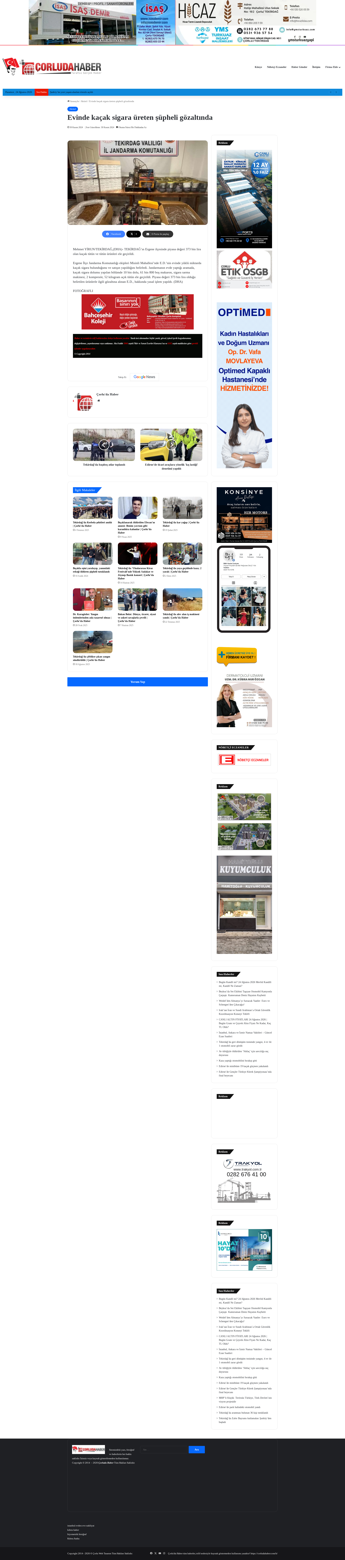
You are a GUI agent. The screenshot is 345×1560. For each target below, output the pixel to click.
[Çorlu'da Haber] (52, 67)
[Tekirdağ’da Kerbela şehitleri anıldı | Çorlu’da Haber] (92, 508)
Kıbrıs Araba (73, 1538)
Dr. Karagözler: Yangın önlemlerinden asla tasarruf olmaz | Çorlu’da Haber (92, 617)
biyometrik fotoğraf (76, 1534)
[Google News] (144, 377)
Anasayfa (74, 101)
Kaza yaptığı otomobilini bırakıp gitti (238, 1060)
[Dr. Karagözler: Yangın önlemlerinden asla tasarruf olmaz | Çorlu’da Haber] (92, 599)
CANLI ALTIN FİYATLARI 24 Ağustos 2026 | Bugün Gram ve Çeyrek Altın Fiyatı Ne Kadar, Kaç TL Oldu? (245, 1023)
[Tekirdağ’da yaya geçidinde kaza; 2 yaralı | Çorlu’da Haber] (182, 554)
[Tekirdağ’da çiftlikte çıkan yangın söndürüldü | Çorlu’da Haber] (92, 642)
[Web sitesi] (98, 400)
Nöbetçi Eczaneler (276, 67)
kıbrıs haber (73, 1530)
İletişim (316, 67)
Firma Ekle (331, 67)
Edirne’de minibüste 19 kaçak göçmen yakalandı (243, 1066)
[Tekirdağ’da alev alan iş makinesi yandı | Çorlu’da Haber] (182, 599)
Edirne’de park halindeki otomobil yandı (239, 1407)
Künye (258, 67)
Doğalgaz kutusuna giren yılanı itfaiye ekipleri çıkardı (76, 92)
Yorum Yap (137, 682)
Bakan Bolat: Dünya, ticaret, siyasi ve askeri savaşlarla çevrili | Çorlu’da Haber (137, 617)
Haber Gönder (299, 67)
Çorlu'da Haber (107, 394)
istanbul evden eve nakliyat (80, 1525)
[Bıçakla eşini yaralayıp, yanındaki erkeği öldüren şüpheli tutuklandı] (92, 554)
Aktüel (84, 101)
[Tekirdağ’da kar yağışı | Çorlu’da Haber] (182, 508)
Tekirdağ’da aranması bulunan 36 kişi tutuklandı (243, 1412)
